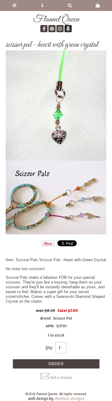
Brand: (45, 318)
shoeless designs (69, 398)
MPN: (50, 325)
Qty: (49, 347)
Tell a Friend (61, 377)
